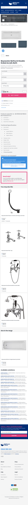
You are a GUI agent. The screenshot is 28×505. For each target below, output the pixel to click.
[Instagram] (2, 456)
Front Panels (4, 71)
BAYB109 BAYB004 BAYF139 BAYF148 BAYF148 (9, 406)
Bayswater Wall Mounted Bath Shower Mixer (10, 320)
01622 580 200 (10, 181)
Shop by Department (19, 464)
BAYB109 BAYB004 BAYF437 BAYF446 (8, 411)
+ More (16, 12)
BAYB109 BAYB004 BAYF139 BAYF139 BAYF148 (9, 393)
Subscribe (14, 435)
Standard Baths (11, 24)
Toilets (2, 10)
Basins (20, 10)
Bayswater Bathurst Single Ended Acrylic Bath (11, 359)
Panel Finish (4, 83)
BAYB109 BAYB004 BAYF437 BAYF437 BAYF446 (10, 414)
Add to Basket (15, 95)
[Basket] (26, 3)
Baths (16, 10)
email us (17, 453)
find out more (3, 107)
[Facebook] (1, 456)
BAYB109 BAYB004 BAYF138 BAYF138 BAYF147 (9, 389)
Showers (12, 12)
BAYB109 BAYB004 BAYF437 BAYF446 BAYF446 (10, 418)
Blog (2, 469)
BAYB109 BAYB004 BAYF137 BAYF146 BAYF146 (9, 398)
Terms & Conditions (19, 477)
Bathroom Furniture (9, 10)
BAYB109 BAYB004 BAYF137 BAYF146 (7, 376)
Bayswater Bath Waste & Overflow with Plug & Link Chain (13, 215)
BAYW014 (3, 221)
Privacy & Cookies (18, 479)
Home (2, 24)
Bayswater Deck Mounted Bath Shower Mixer (11, 285)
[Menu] (2, 3)
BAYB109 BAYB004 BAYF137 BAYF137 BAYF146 (9, 385)
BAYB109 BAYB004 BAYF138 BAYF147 (7, 379)
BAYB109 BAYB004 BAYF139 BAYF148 (7, 382)
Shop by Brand (18, 466)
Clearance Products (19, 469)
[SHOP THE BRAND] (3, 20)
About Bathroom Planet (6, 466)
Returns (16, 474)
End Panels (3, 77)
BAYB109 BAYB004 (4, 372)
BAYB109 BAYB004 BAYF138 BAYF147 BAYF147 (9, 402)
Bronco (17, 498)
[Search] (26, 7)
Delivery (2, 479)
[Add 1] (26, 91)
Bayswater (3, 68)
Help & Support (7, 453)
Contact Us (3, 474)
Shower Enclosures (5, 12)
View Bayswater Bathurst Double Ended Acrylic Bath (14, 165)
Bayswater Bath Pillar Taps (7, 250)
